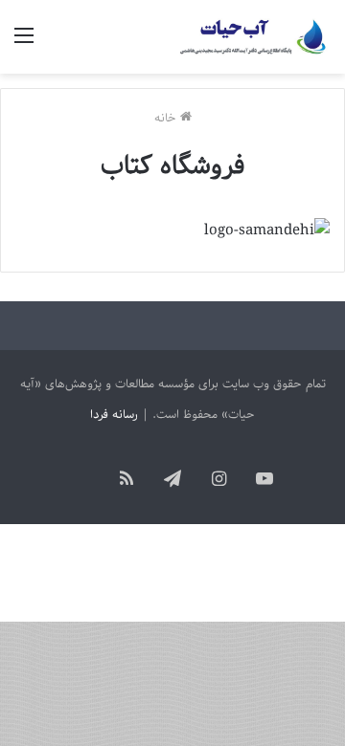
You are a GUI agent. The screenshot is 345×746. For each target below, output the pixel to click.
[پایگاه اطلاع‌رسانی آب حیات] (254, 36)
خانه (167, 118)
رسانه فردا (114, 415)
